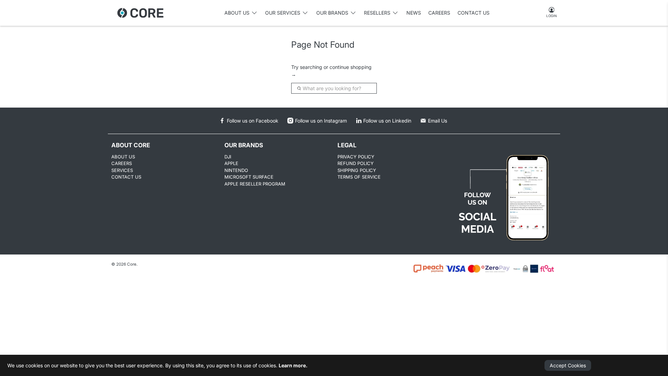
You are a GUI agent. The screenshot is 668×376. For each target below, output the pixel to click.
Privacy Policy (355, 156)
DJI (227, 156)
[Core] (140, 13)
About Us (123, 156)
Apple (231, 163)
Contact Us (474, 13)
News (413, 13)
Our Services (282, 13)
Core (131, 264)
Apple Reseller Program (254, 184)
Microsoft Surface (248, 177)
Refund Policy (355, 163)
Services (122, 170)
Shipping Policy (356, 170)
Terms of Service (359, 177)
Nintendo (236, 170)
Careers (439, 13)
